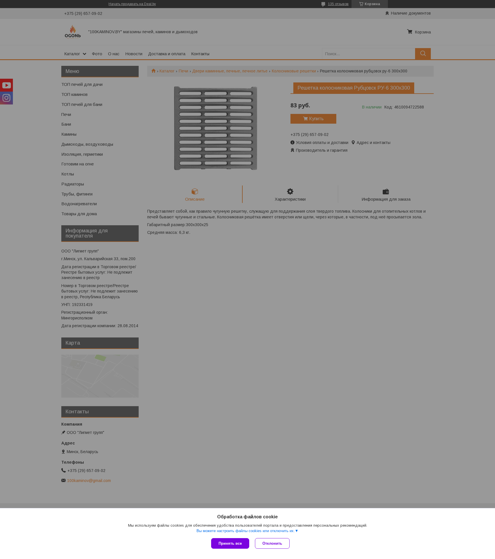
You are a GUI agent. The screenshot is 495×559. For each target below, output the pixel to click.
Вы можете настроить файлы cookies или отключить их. (246, 531)
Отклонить (272, 543)
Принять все (230, 543)
